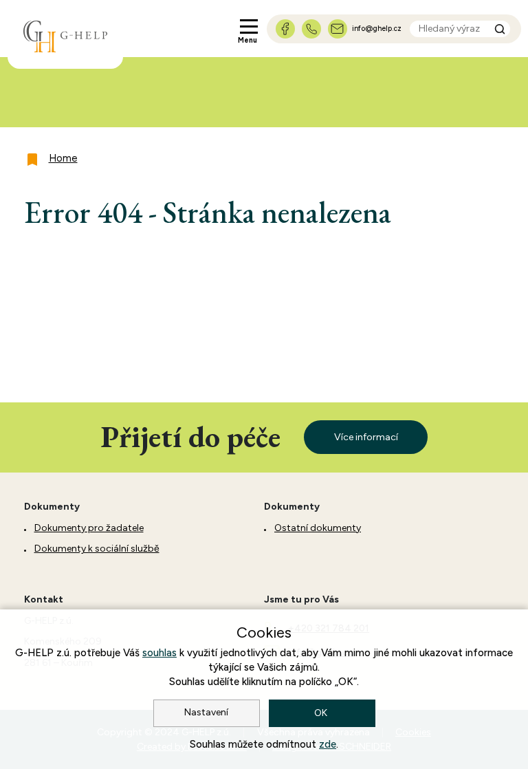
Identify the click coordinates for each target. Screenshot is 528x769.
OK (321, 713)
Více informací (366, 437)
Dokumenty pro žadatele (89, 528)
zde (327, 744)
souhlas (159, 653)
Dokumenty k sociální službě (97, 548)
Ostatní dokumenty (317, 528)
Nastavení (206, 712)
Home (63, 158)
